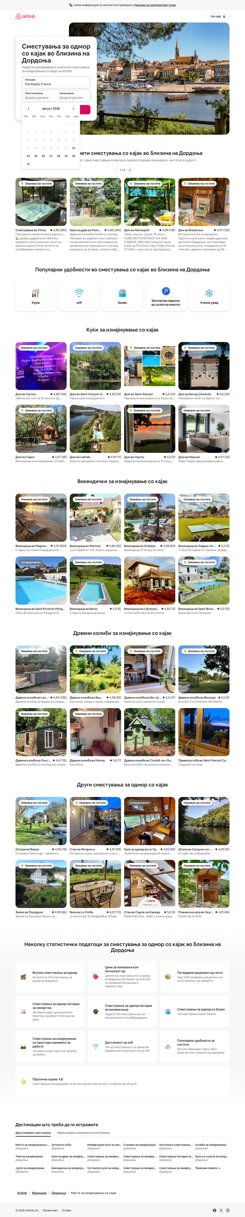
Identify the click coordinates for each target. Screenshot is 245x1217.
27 (50, 156)
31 (28, 164)
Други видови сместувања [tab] (33, 1133)
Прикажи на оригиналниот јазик (155, 5)
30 (73, 156)
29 (66, 156)
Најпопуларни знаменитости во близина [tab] (83, 1133)
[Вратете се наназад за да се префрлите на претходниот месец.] (29, 109)
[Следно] (130, 170)
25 (35, 156)
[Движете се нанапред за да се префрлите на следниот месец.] (73, 109)
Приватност (50, 1210)
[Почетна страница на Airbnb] (25, 16)
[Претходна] (115, 170)
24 (28, 156)
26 (43, 156)
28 (58, 156)
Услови (66, 1210)
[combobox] (56, 84)
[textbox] (39, 97)
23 (73, 148)
